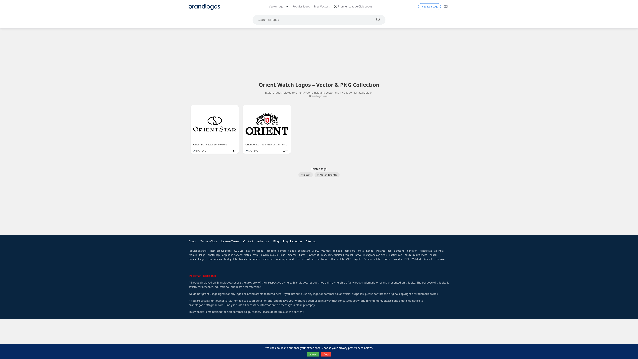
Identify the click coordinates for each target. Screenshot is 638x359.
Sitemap (311, 241)
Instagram (304, 250)
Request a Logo (429, 6)
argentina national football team (240, 254)
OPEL (349, 259)
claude (292, 250)
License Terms (230, 241)
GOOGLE (239, 250)
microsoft (268, 259)
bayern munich (269, 254)
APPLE (315, 250)
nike (282, 254)
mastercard (303, 259)
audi (291, 259)
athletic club (337, 259)
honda (369, 250)
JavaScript (313, 254)
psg (389, 250)
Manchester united (250, 259)
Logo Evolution (292, 241)
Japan (306, 175)
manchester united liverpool (337, 254)
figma (302, 254)
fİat (248, 250)
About (192, 241)
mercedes (257, 250)
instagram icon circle (375, 254)
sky (210, 259)
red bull (337, 250)
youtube (326, 250)
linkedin (397, 259)
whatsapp (281, 259)
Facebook (271, 250)
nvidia (387, 259)
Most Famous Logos (221, 250)
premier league (197, 259)
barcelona (350, 250)
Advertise (263, 241)
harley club (230, 259)
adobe (377, 259)
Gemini (368, 259)
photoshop (214, 254)
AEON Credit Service (416, 254)
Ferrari (282, 250)
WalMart (416, 259)
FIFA (406, 259)
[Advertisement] (319, 54)
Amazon (292, 254)
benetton (412, 250)
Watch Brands (328, 175)
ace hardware (319, 259)
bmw (358, 254)
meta (361, 250)
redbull (193, 254)
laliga (202, 254)
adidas (218, 259)
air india (439, 250)
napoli (433, 254)
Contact (248, 241)
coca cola (439, 259)
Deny (326, 354)
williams (380, 250)
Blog (276, 241)
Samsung (399, 250)
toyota (357, 259)
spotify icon (395, 254)
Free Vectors (322, 6)
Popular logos (301, 6)
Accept (313, 354)
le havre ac (426, 250)
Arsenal (428, 259)
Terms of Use (209, 241)
